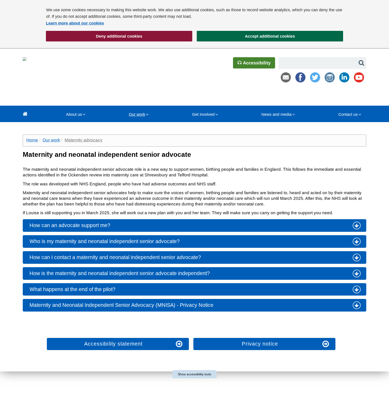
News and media (276, 114)
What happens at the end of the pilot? (72, 289)
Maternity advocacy (83, 140)
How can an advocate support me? (69, 225)
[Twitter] (315, 77)
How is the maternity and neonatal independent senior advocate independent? (119, 273)
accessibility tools (194, 374)
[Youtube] (359, 77)
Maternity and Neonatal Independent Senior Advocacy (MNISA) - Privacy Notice (121, 305)
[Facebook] (300, 77)
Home (32, 140)
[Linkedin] (344, 77)
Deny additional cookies (94, 36)
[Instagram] (330, 77)
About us (74, 114)
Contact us (348, 114)
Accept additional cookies (246, 36)
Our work (137, 114)
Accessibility (256, 62)
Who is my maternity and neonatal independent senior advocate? (104, 241)
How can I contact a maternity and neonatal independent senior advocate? (115, 257)
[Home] (25, 114)
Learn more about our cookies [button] (75, 23)
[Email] (286, 77)
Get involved (203, 114)
